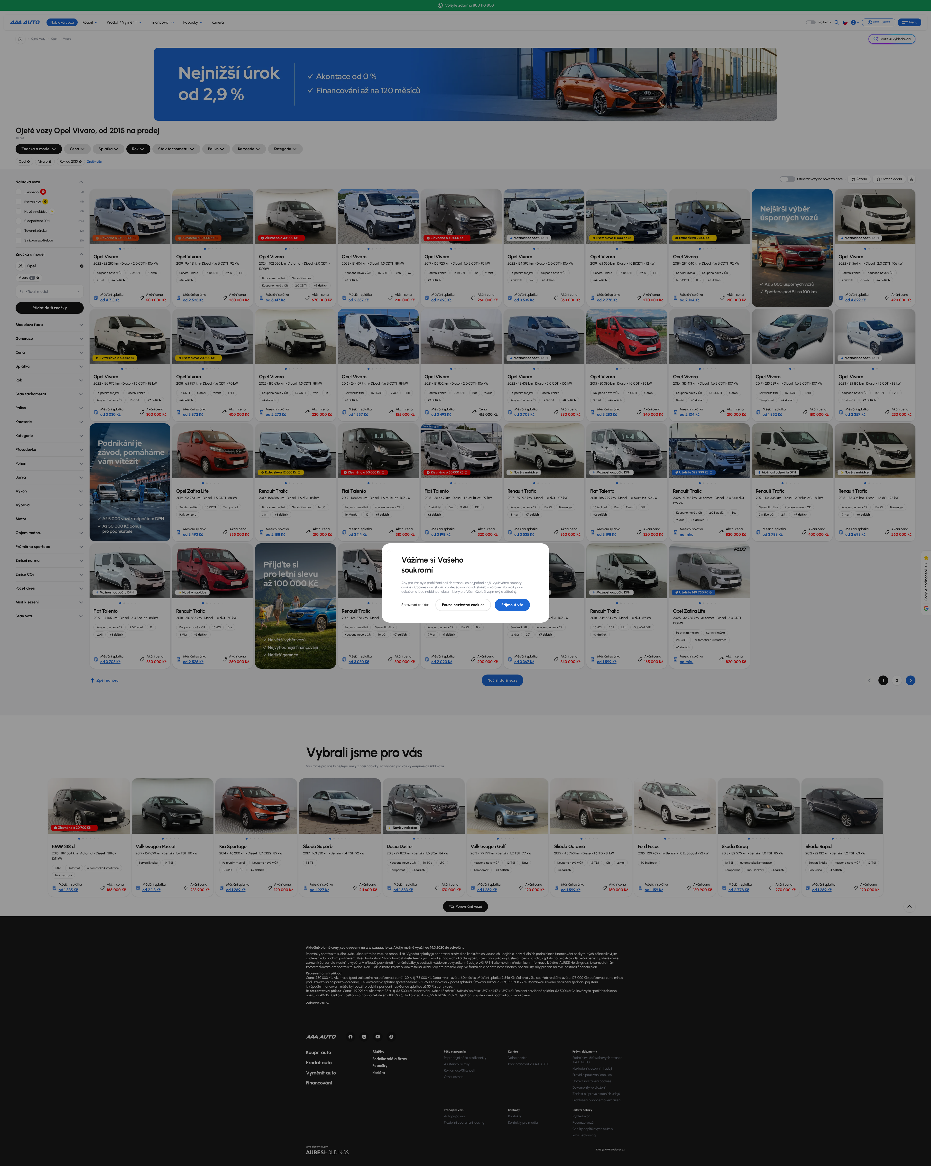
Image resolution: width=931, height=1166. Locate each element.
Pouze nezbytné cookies (463, 604)
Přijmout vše (512, 604)
